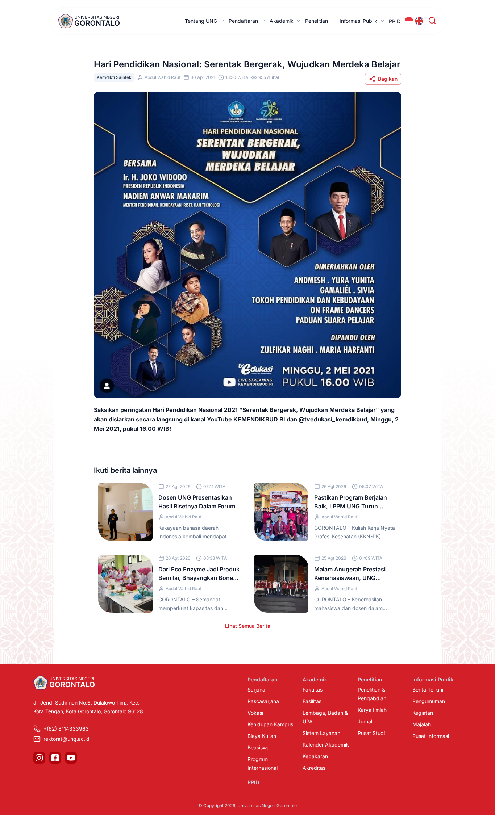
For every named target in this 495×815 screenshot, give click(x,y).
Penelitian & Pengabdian (372, 693)
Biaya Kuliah (262, 736)
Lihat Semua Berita (247, 626)
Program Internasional (263, 763)
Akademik (282, 21)
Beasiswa (259, 747)
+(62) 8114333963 (66, 729)
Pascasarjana (263, 701)
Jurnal (365, 721)
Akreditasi (314, 768)
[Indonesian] (409, 21)
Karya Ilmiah (372, 710)
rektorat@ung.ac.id (66, 739)
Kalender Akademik (326, 745)
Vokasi (255, 713)
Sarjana (256, 689)
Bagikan (388, 79)
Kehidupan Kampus (270, 724)
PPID (394, 21)
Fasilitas (312, 701)
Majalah (421, 724)
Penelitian (316, 21)
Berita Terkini (427, 689)
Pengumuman (428, 701)
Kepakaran (315, 756)
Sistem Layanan (321, 733)
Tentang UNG (201, 21)
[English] (419, 21)
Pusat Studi (371, 733)
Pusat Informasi (430, 736)
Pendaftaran (243, 21)
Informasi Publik (358, 21)
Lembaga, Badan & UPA (325, 717)
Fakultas (313, 689)
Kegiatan (422, 713)
